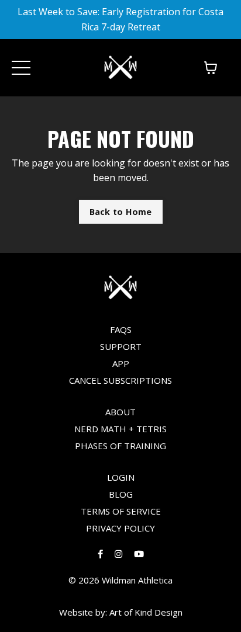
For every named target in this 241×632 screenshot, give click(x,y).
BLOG (121, 494)
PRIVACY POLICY (120, 528)
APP (120, 363)
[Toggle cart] (210, 67)
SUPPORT (121, 346)
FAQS (121, 329)
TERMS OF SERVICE (121, 511)
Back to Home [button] (120, 211)
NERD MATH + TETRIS (120, 429)
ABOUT (120, 412)
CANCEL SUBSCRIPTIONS (120, 380)
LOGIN (121, 477)
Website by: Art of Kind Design (121, 612)
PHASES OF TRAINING (120, 446)
